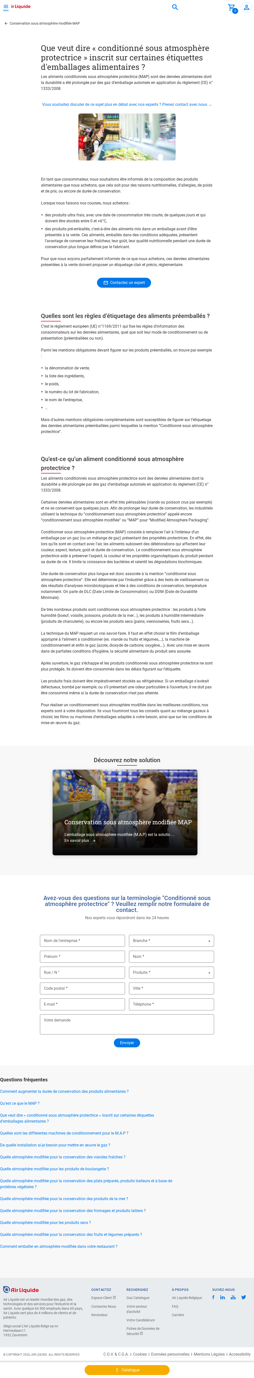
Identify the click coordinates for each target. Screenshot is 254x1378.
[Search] (175, 7)
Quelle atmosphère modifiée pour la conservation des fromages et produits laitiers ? (73, 1210)
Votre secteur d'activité (137, 1309)
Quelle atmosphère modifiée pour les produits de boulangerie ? (54, 1169)
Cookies (140, 1354)
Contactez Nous (103, 1306)
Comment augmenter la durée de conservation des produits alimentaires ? (64, 1091)
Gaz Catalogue (138, 1298)
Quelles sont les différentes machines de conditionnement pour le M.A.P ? (64, 1133)
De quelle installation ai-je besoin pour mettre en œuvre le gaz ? (55, 1145)
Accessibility (240, 1354)
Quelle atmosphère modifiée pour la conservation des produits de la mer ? (64, 1198)
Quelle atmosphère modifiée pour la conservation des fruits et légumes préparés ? (71, 1234)
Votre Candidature (141, 1320)
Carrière (178, 1315)
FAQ (175, 1306)
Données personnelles (170, 1354)
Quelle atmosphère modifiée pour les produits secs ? (45, 1222)
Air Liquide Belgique (187, 1298)
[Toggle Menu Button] (6, 7)
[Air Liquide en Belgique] (16, 6)
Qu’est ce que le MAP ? (20, 1103)
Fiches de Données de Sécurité (143, 1331)
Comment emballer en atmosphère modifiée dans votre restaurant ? (59, 1246)
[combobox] (175, 7)
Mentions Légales (209, 1354)
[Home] (21, 1289)
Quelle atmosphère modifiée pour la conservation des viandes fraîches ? (63, 1157)
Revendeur (99, 1315)
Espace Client (102, 1298)
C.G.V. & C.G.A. (116, 1354)
